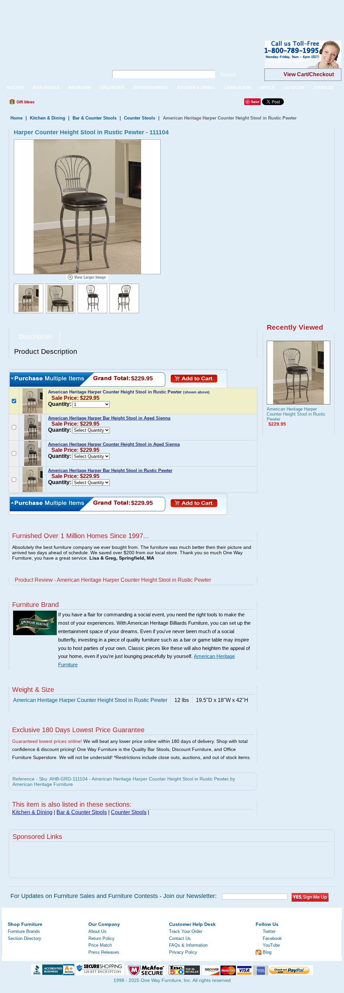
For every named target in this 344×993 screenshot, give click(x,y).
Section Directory (24, 938)
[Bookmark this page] (55, 103)
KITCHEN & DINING (196, 87)
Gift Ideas (25, 102)
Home (16, 118)
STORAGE (324, 87)
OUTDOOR (294, 87)
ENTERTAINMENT (151, 87)
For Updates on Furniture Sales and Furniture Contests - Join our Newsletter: (113, 896)
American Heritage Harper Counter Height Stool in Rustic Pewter (296, 414)
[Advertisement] (122, 15)
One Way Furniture (51, 60)
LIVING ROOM (237, 87)
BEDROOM (79, 87)
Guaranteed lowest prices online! (47, 741)
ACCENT (15, 87)
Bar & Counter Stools (95, 118)
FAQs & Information (188, 945)
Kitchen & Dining (47, 118)
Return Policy (101, 938)
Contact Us (180, 938)
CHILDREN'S (111, 87)
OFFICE (267, 87)
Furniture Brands (24, 931)
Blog (267, 952)
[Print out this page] (88, 103)
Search (228, 74)
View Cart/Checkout (309, 74)
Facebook (272, 938)
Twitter (269, 931)
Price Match (100, 945)
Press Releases (103, 952)
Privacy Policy (183, 952)
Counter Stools (139, 118)
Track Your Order (185, 931)
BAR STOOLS (46, 87)
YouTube (271, 945)
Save (255, 101)
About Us (97, 931)
